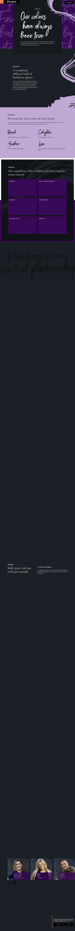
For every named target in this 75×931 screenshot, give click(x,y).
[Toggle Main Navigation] (2, 2)
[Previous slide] (9, 883)
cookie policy (68, 921)
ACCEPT (58, 924)
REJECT (68, 924)
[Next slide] (14, 883)
